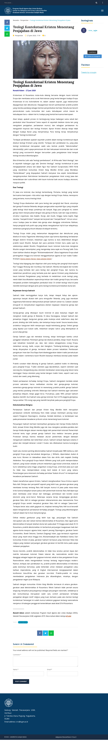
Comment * (17, 655)
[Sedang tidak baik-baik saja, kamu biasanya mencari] (86, 39)
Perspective (24, 20)
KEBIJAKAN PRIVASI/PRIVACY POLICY (66, 737)
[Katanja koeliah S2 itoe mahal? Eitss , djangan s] (98, 39)
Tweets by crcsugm (88, 72)
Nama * (15, 669)
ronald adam (23, 622)
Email (49, 669)
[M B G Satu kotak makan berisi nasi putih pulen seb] (98, 46)
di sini (68, 616)
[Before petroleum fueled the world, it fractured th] (86, 46)
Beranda (16, 20)
